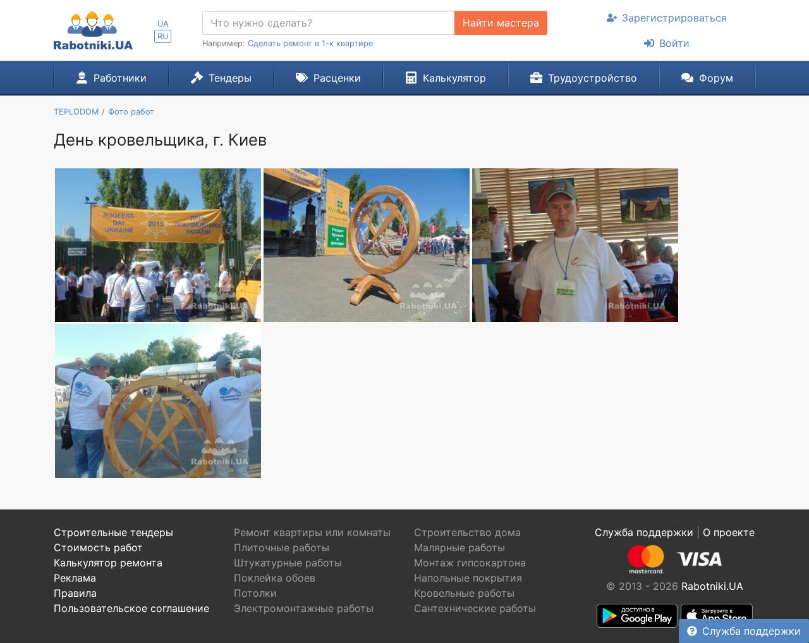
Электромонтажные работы (304, 608)
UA (163, 23)
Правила (75, 593)
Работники (120, 78)
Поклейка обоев (274, 577)
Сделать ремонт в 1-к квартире (310, 43)
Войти (674, 43)
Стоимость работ (98, 547)
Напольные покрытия (468, 577)
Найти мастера (501, 22)
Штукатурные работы (288, 562)
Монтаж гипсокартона (470, 562)
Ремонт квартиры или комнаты (312, 532)
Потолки (255, 593)
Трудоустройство (592, 78)
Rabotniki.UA (712, 586)
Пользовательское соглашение (131, 608)
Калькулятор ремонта (108, 562)
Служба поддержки (751, 631)
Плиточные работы (281, 547)
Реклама (75, 577)
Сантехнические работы (475, 608)
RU (162, 36)
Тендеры (230, 78)
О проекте (729, 532)
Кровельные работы (464, 593)
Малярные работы (459, 547)
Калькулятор (454, 78)
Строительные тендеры (113, 532)
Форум (716, 78)
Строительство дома (467, 532)
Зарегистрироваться (674, 17)
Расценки (337, 78)
